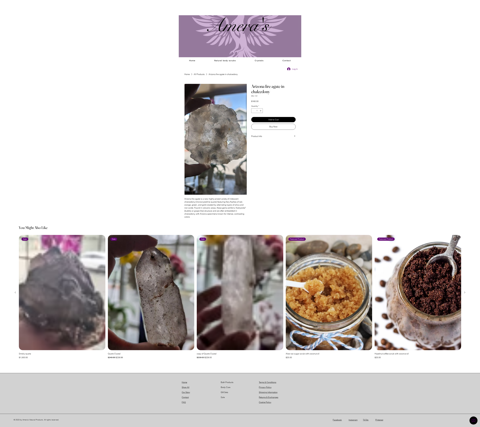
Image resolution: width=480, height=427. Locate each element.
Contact (185, 397)
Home (184, 382)
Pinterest (379, 420)
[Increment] (260, 110)
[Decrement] (253, 110)
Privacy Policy (265, 387)
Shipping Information (268, 392)
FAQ (184, 402)
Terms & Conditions (267, 382)
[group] (240, 297)
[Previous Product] (15, 292)
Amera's (237, 25)
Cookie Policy (265, 402)
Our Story (186, 392)
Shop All (185, 387)
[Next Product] (464, 292)
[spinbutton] (257, 110)
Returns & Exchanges (268, 397)
